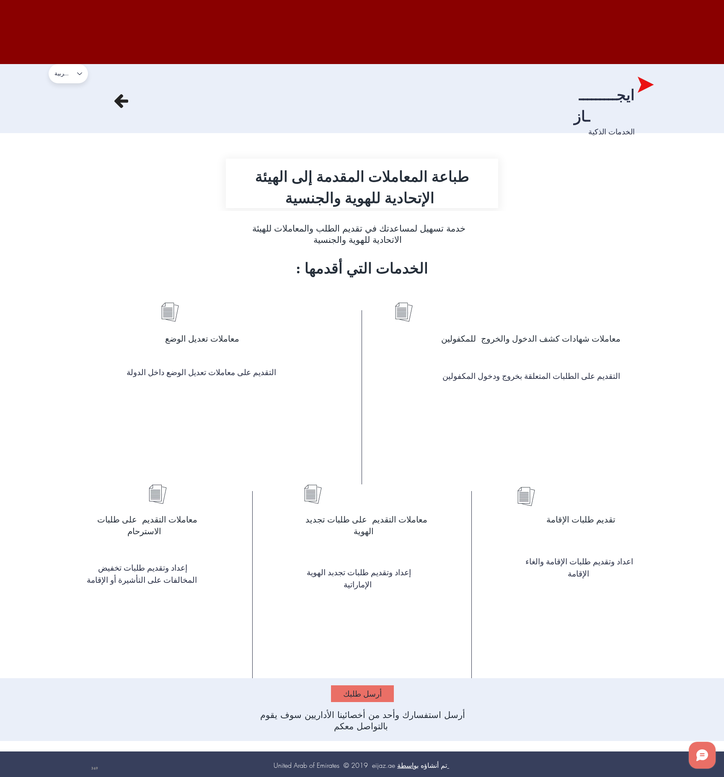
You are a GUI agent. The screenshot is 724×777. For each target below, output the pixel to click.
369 (68, 17)
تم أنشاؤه (421, 765)
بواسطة (408, 765)
